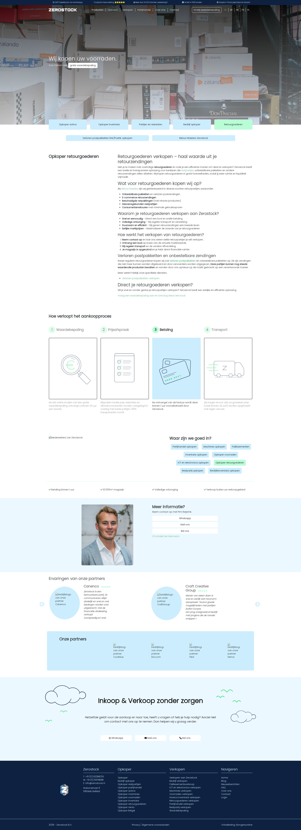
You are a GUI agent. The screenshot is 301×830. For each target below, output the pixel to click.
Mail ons (185, 524)
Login (224, 797)
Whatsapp (185, 518)
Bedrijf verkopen (178, 781)
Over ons (160, 9)
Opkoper (113, 9)
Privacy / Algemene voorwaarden (150, 824)
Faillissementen (240, 446)
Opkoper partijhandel (130, 787)
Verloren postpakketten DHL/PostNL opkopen (107, 137)
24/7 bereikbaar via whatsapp (68, 2)
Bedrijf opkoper (191, 124)
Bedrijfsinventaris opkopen (225, 470)
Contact (174, 9)
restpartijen (187, 170)
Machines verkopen (180, 790)
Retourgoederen (233, 124)
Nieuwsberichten (230, 784)
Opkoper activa (68, 124)
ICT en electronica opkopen (193, 462)
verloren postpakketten (183, 260)
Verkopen (127, 9)
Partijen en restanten (150, 124)
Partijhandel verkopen (181, 804)
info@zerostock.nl (95, 783)
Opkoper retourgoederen (230, 462)
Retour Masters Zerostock (193, 137)
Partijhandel (144, 9)
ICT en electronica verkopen (185, 787)
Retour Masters (129, 188)
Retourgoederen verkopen (184, 800)
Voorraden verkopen (181, 794)
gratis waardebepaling (83, 65)
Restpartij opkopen (192, 470)
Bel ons (185, 531)
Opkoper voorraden (225, 454)
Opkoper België (126, 810)
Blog (223, 781)
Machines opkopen (214, 446)
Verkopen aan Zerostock (183, 777)
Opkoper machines (129, 794)
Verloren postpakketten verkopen (140, 278)
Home (224, 777)
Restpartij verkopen (180, 807)
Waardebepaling (178, 810)
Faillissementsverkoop (181, 784)
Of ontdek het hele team (166, 536)
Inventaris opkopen (196, 454)
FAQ (223, 787)
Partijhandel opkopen (185, 446)
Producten (97, 9)
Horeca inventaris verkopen (184, 797)
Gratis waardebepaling (207, 9)
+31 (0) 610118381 (95, 779)
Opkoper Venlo (126, 807)
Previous (40, 603)
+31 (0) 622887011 (94, 776)
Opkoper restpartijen (129, 784)
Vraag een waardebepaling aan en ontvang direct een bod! (151, 295)
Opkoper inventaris (109, 124)
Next (256, 603)
